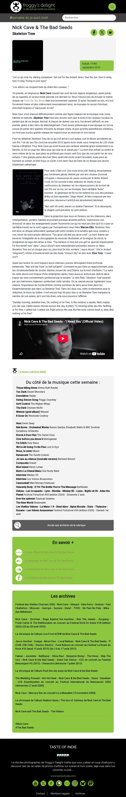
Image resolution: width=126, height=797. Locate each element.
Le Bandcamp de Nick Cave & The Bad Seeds (49, 560)
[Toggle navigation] (112, 7)
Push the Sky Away (34, 100)
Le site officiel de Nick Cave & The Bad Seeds (49, 552)
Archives (80, 793)
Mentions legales (60, 793)
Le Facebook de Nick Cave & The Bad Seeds (49, 577)
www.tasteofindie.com (63, 776)
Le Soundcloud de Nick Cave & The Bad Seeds (50, 569)
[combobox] (89, 18)
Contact (40, 793)
